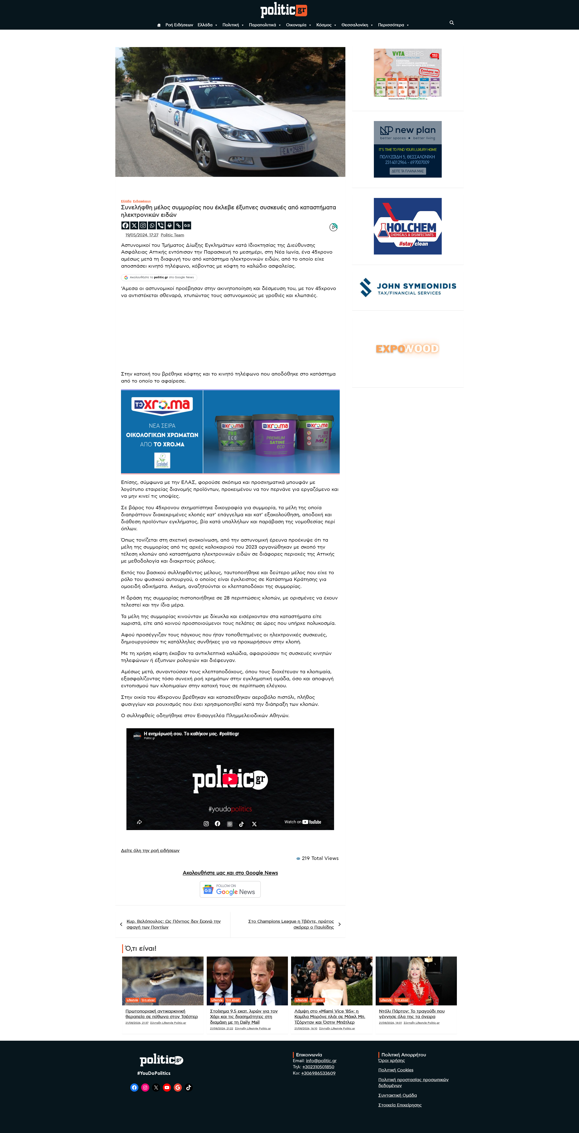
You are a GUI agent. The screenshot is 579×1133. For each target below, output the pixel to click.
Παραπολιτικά (262, 25)
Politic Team (172, 235)
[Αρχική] (159, 25)
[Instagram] (143, 225)
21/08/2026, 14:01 (390, 1022)
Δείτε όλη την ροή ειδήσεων (150, 851)
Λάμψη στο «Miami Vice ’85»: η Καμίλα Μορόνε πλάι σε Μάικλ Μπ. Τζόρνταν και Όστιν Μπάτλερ (329, 1017)
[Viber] (161, 225)
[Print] (169, 225)
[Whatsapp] (152, 225)
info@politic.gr (321, 1061)
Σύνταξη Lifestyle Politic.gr (168, 1022)
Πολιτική (231, 25)
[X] (134, 225)
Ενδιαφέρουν (142, 201)
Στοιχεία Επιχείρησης (400, 1105)
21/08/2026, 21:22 (221, 1028)
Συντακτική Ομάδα (397, 1095)
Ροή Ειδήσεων (179, 25)
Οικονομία (296, 25)
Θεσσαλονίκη (355, 25)
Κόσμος (324, 25)
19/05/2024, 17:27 (142, 235)
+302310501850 (318, 1067)
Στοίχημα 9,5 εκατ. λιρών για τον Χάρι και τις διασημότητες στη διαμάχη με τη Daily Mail (244, 1017)
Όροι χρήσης (391, 1061)
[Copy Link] (178, 225)
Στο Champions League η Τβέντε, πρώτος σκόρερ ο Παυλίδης (291, 924)
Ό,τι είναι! (148, 1000)
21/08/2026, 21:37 (137, 1022)
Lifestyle (132, 1000)
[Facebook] (125, 225)
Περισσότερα (391, 25)
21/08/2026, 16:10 (305, 1028)
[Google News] (187, 225)
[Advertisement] (230, 335)
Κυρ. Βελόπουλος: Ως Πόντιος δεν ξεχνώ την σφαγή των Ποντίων (174, 924)
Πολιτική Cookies (395, 1070)
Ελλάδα (205, 25)
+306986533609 (318, 1073)
